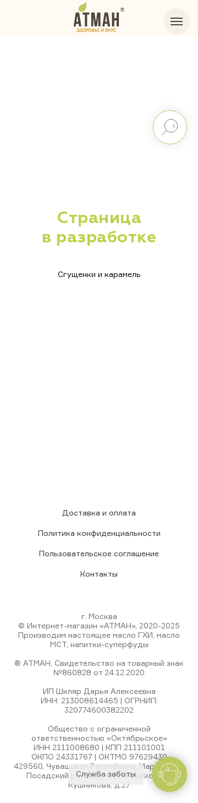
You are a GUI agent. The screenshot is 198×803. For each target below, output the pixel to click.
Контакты (99, 573)
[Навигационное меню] (176, 21)
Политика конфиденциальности (99, 533)
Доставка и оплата (99, 512)
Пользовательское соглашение (99, 553)
